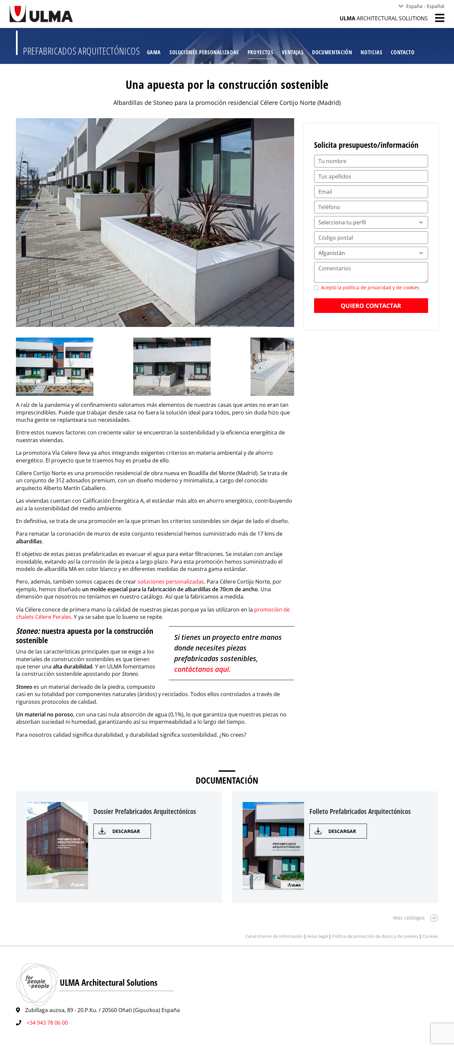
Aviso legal (317, 936)
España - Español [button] (425, 6)
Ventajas (292, 52)
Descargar (126, 831)
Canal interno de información (274, 936)
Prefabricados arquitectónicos (81, 50)
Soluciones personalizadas (204, 52)
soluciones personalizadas (171, 581)
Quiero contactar (371, 306)
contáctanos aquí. (202, 669)
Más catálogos (409, 918)
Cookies (430, 936)
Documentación (332, 52)
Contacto (402, 52)
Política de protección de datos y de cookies (375, 936)
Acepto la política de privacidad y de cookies (370, 287)
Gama (154, 52)
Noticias (371, 52)
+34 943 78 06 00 (47, 1022)
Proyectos (261, 52)
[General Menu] (436, 18)
